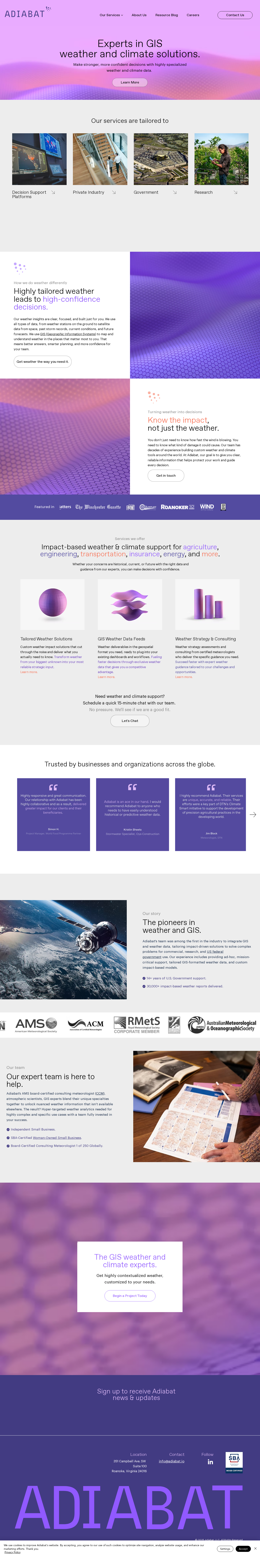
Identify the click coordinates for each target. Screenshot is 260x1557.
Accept (243, 1548)
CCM (100, 1093)
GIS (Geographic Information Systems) (68, 334)
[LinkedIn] (210, 1462)
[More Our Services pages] (122, 15)
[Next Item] (253, 814)
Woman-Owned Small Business (57, 1137)
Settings (225, 1548)
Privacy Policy (13, 1552)
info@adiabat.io (171, 1461)
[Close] (255, 1549)
